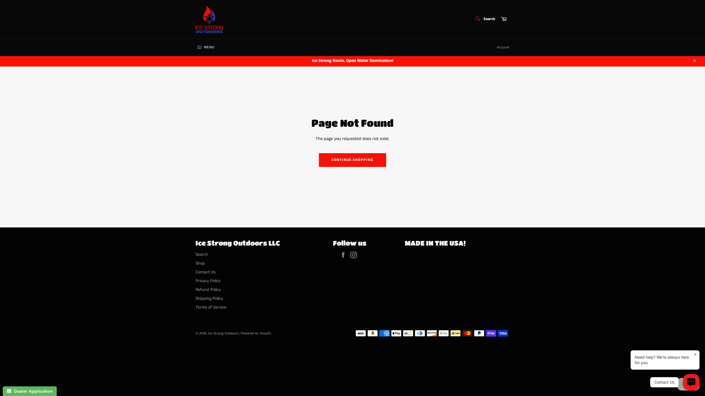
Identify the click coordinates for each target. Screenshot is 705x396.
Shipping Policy (209, 298)
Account (503, 47)
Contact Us (206, 272)
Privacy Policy (208, 281)
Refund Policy (208, 290)
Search (202, 254)
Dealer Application (32, 391)
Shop (200, 263)
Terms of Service (211, 307)
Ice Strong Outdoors (223, 333)
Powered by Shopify (256, 333)
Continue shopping (352, 160)
